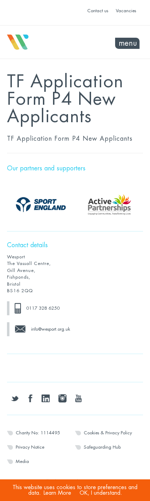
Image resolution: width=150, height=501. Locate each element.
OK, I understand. (101, 493)
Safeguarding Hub (102, 447)
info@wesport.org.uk (50, 329)
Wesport (41, 42)
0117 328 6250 (43, 308)
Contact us (97, 10)
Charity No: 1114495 (38, 432)
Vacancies (126, 10)
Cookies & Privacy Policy (108, 432)
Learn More (57, 493)
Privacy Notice (30, 447)
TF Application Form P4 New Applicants (70, 138)
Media (22, 461)
